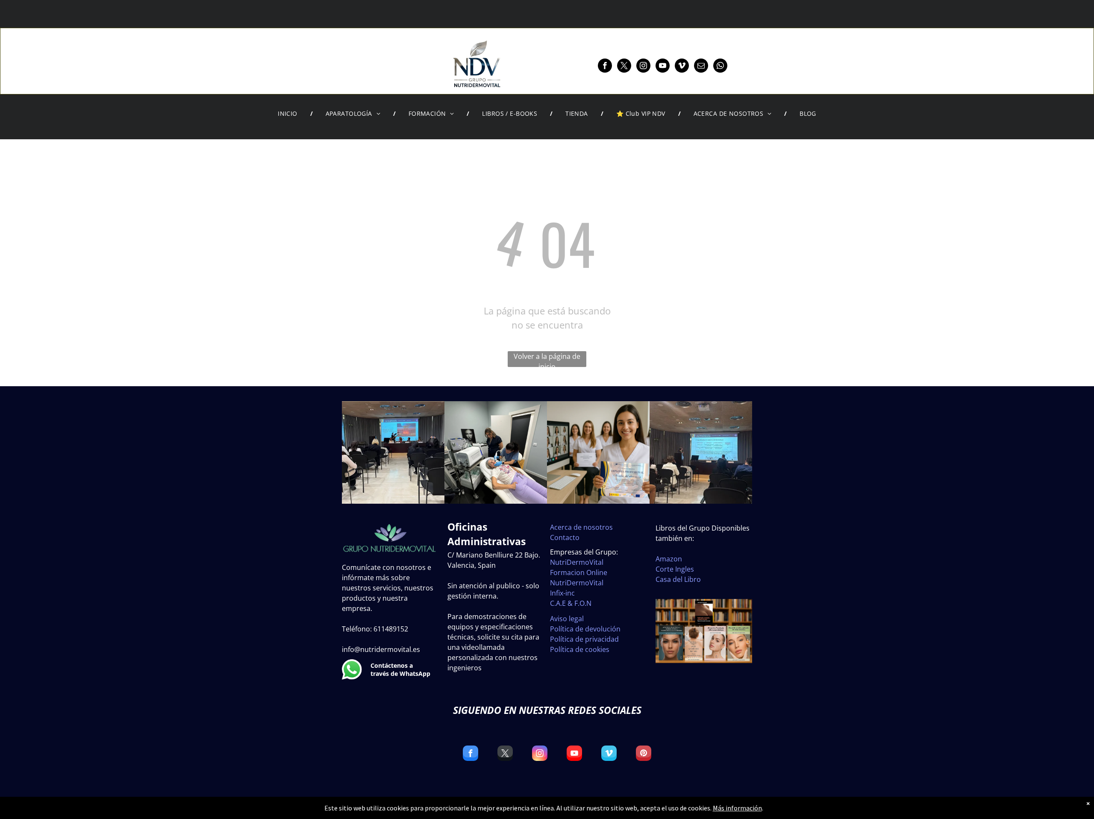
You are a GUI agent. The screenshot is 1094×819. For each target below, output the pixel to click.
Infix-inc (562, 593)
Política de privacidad (584, 639)
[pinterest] (643, 754)
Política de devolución (585, 629)
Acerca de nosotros (581, 527)
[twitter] (624, 67)
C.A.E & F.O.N (570, 603)
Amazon (669, 559)
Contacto (564, 537)
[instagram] (643, 67)
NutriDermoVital (576, 562)
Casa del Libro (678, 579)
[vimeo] (682, 67)
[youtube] (663, 67)
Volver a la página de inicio (547, 359)
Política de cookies (579, 649)
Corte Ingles (675, 569)
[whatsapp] (720, 67)
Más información (737, 808)
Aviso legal (567, 618)
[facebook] (605, 67)
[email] (701, 67)
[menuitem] (289, 113)
